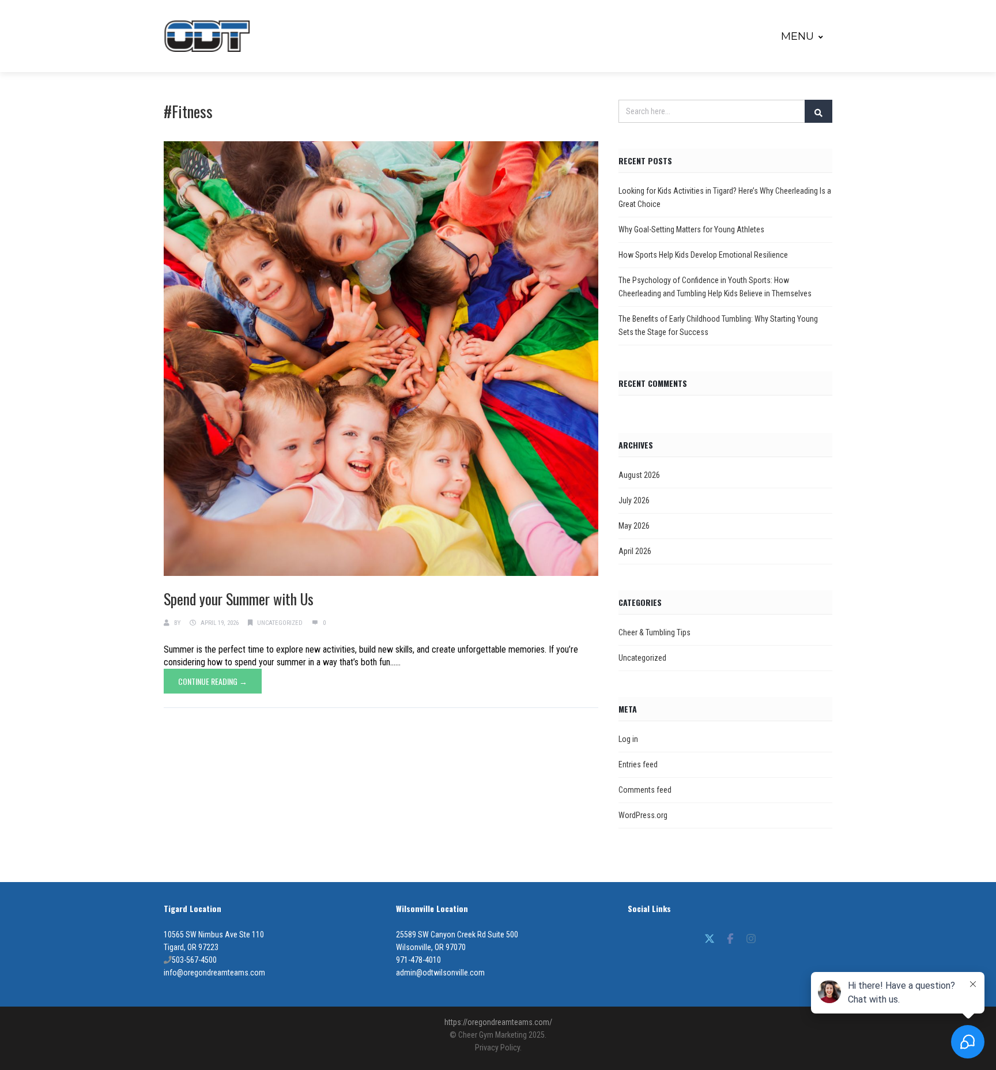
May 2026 (634, 525)
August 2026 (639, 475)
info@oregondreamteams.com (214, 972)
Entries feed (638, 764)
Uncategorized (280, 623)
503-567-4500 (194, 959)
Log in (628, 739)
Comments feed (644, 789)
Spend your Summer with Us (239, 598)
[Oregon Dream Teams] (207, 36)
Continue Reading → (212, 681)
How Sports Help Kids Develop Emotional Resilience (703, 254)
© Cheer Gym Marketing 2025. (498, 1034)
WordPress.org (642, 815)
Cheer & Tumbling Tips (654, 632)
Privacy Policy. (498, 1047)
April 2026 (634, 551)
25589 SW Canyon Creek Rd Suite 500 (457, 934)
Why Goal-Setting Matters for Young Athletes (691, 229)
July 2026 (634, 500)
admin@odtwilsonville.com (440, 972)
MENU (797, 36)
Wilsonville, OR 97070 (431, 947)
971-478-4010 (418, 959)
